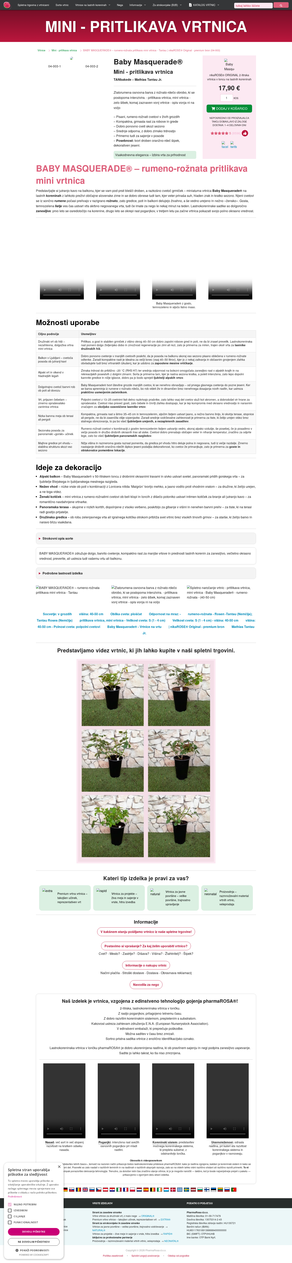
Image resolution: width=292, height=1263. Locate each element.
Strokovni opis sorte (58, 538)
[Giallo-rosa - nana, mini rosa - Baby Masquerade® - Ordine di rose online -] (119, 1189)
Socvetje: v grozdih (57, 614)
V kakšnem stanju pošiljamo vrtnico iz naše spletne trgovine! (146, 931)
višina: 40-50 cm (91, 614)
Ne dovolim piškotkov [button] (34, 1242)
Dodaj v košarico (231, 108)
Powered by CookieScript (34, 1254)
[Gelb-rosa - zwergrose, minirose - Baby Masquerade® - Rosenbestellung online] (105, 1189)
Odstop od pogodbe (178, 1255)
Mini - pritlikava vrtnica (64, 50)
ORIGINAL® (147, 1215)
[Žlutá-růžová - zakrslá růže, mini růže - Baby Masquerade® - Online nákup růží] (98, 1189)
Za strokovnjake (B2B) (165, 5)
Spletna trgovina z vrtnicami (33, 5)
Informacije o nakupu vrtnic (146, 965)
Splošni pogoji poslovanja (145, 1255)
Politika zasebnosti (113, 1255)
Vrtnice (41, 50)
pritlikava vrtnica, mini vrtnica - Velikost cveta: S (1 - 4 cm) (122, 620)
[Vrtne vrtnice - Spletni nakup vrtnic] (281, 5)
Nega (120, 5)
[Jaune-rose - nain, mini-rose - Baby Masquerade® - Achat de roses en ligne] (125, 1189)
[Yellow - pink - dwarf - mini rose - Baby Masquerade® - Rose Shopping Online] (85, 1189)
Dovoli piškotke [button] (33, 1231)
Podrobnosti (15, 1196)
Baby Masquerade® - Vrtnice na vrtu (134, 626)
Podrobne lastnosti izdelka (63, 573)
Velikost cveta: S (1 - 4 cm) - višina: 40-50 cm (205, 620)
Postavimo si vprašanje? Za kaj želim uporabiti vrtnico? (146, 946)
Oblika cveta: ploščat (126, 614)
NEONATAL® (171, 1241)
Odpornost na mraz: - (165, 614)
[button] (34, 1250)
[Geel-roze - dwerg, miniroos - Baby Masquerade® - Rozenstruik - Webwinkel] (139, 1189)
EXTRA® (165, 1219)
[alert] (34, 1211)
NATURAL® (98, 1230)
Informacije (136, 5)
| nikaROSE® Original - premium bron (196, 626)
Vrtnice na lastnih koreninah (90, 5)
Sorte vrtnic (62, 5)
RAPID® (167, 1233)
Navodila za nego (146, 984)
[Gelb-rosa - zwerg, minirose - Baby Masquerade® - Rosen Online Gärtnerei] (65, 1189)
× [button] (59, 1166)
